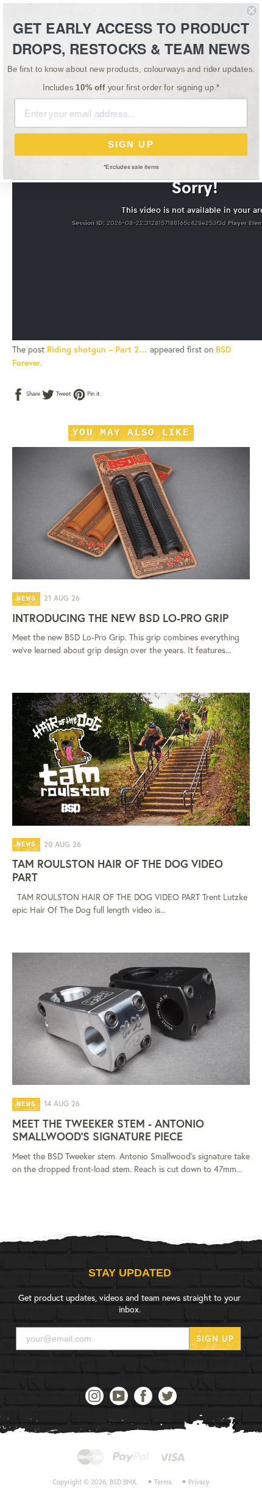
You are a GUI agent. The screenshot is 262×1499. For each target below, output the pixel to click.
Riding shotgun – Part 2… (97, 349)
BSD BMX (123, 1482)
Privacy (199, 1482)
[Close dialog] (251, 10)
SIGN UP (215, 1338)
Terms (163, 1482)
